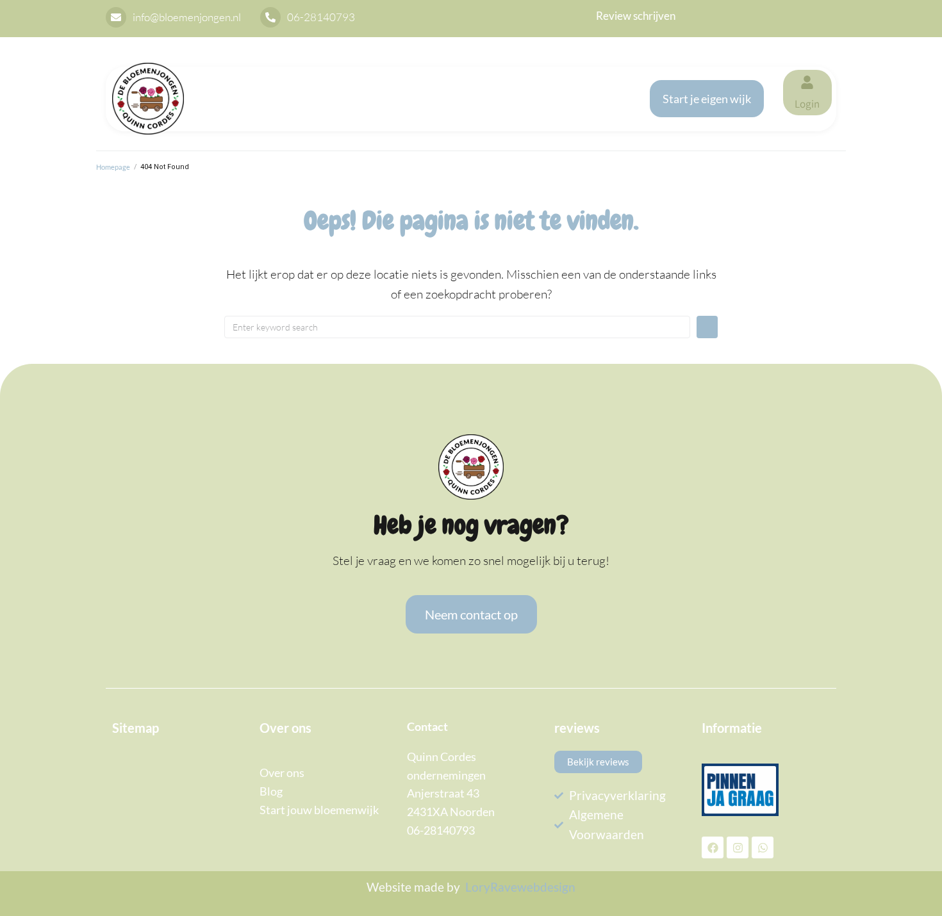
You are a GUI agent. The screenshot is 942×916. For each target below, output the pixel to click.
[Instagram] (737, 847)
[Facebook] (712, 847)
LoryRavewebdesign (520, 886)
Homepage (113, 167)
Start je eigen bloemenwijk (351, 85)
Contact (232, 111)
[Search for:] (457, 327)
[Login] (807, 82)
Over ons (505, 85)
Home (227, 85)
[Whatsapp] (762, 847)
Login (807, 104)
